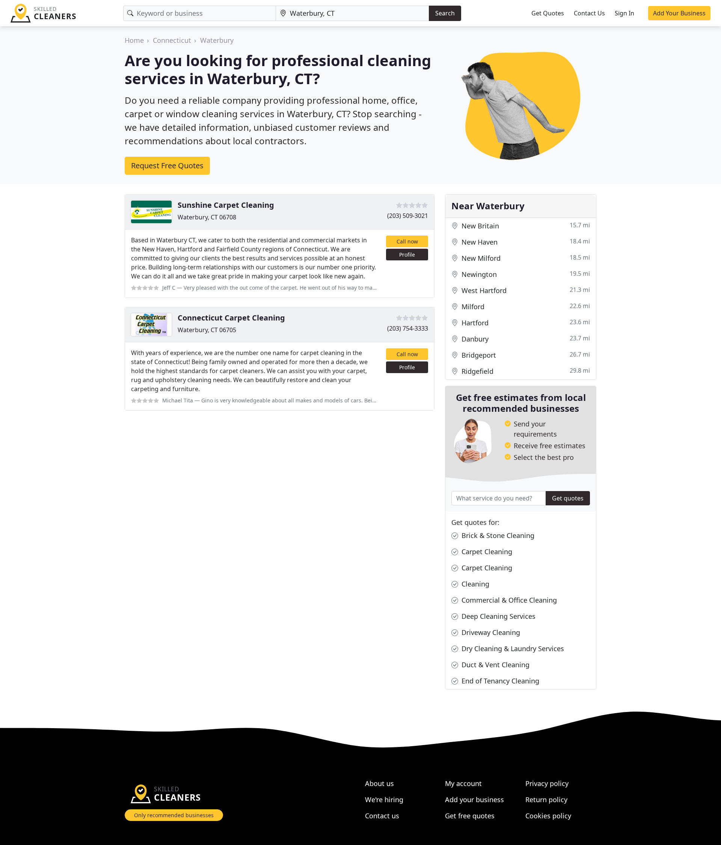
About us (379, 783)
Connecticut (172, 40)
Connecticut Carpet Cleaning (231, 318)
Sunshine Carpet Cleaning (226, 205)
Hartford (525, 322)
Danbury (525, 338)
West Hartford (525, 290)
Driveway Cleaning (490, 632)
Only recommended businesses (174, 815)
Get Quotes (547, 13)
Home (134, 40)
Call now (407, 241)
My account (463, 783)
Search (445, 13)
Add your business (474, 799)
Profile (407, 254)
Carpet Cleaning (486, 551)
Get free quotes (470, 815)
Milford (525, 306)
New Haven (525, 241)
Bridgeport (525, 355)
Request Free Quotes (167, 165)
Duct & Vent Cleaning (494, 664)
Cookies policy (548, 815)
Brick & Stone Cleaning (497, 535)
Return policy (546, 799)
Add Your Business (679, 13)
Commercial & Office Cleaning (508, 600)
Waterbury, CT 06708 (207, 217)
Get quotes (568, 498)
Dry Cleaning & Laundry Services (512, 648)
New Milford (525, 258)
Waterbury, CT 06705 (207, 330)
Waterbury (217, 40)
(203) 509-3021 (407, 216)
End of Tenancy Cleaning (499, 680)
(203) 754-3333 (407, 328)
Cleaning (474, 583)
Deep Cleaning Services (497, 616)
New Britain (525, 225)
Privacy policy (547, 783)
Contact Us (589, 13)
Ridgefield (525, 371)
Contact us (382, 815)
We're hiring (384, 799)
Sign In (624, 13)
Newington (525, 274)
